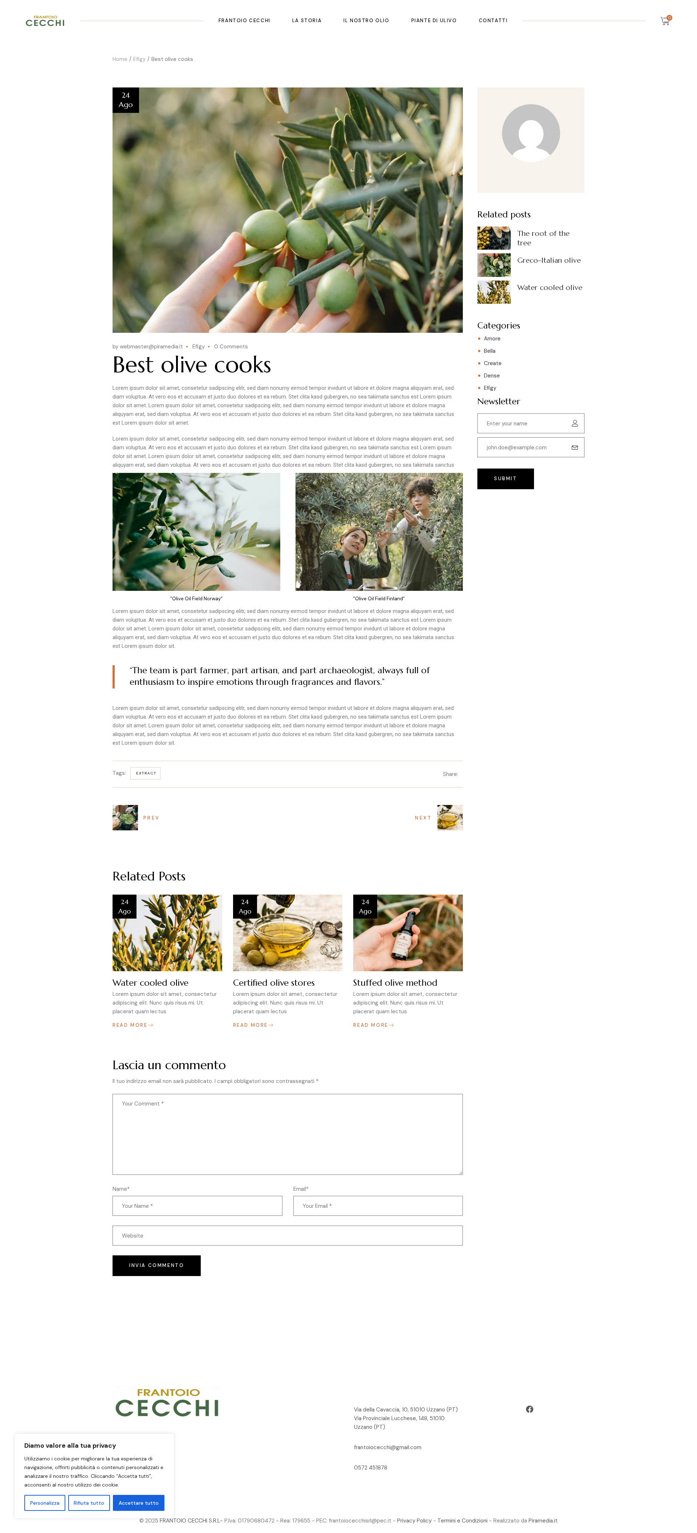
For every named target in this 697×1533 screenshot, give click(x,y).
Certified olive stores (274, 982)
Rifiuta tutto (89, 1503)
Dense (492, 375)
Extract (146, 773)
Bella (490, 351)
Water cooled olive (150, 982)
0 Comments (231, 346)
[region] (94, 1476)
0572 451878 (370, 1467)
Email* (301, 1189)
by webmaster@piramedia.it (148, 346)
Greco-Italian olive (549, 260)
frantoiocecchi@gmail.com (387, 1447)
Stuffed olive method (395, 982)
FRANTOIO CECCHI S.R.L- (191, 1520)
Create (493, 363)
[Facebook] (529, 1409)
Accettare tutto (139, 1503)
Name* (121, 1189)
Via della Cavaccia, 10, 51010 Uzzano (400, 1409)
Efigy (139, 59)
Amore (492, 338)
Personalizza (45, 1503)
